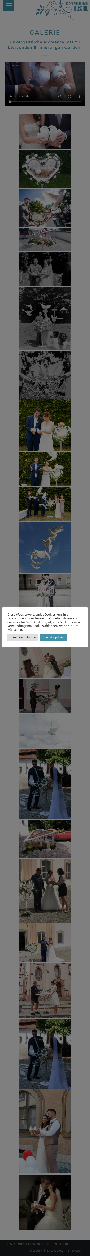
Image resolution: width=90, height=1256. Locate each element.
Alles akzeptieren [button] (53, 637)
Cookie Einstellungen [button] (23, 637)
